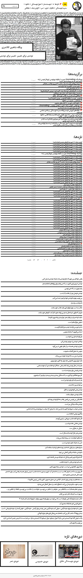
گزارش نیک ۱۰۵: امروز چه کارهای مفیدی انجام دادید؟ (67, 151)
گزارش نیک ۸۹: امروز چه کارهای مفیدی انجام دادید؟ (67, 203)
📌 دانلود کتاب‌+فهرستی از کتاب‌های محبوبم (68, 103)
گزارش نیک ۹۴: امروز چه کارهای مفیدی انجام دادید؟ (67, 182)
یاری (46, 8)
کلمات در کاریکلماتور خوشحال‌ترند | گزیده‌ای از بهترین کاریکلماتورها (61, 91)
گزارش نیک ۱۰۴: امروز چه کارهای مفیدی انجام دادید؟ (67, 157)
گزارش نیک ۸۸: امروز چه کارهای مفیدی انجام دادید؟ (67, 205)
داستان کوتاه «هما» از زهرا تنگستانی (72, 235)
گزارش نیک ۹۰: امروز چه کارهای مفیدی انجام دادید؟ (67, 201)
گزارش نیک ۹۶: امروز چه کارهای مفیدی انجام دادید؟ (67, 178)
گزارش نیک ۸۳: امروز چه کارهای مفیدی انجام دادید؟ (67, 217)
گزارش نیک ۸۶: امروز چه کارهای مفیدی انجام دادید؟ (67, 210)
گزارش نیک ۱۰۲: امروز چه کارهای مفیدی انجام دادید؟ (67, 164)
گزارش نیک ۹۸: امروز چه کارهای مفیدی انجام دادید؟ (67, 173)
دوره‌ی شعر (14, 561)
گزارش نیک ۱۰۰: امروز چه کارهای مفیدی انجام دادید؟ (67, 169)
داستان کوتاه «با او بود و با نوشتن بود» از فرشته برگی (68, 255)
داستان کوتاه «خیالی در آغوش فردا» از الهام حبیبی (68, 242)
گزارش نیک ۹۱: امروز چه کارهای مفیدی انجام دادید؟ (67, 196)
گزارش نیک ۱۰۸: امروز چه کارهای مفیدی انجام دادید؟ (67, 144)
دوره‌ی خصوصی (41, 561)
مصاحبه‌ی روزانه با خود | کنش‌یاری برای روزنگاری (67, 93)
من (42, 8)
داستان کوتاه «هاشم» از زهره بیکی (72, 185)
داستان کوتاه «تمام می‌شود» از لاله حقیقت (70, 230)
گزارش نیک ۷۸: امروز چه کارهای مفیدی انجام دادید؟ (67, 228)
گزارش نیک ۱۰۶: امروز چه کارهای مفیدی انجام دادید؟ (67, 149)
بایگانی (26, 8)
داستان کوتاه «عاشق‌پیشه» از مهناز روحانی (70, 237)
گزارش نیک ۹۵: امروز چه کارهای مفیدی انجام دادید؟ (67, 180)
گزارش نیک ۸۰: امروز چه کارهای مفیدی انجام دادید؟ (67, 223)
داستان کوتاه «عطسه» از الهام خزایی (72, 251)
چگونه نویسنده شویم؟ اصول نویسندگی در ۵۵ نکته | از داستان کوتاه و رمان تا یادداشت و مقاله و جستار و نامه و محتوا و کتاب (60, 124)
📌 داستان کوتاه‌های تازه (74, 88)
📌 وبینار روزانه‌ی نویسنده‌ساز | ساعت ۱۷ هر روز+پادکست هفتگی (62, 84)
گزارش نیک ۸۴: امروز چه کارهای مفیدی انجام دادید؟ (67, 214)
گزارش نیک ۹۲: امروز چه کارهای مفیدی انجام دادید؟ (67, 194)
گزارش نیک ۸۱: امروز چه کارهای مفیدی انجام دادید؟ (67, 221)
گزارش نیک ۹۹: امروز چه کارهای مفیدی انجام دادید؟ (67, 171)
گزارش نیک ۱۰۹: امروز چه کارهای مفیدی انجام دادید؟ (67, 142)
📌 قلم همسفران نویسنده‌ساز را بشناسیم (70, 108)
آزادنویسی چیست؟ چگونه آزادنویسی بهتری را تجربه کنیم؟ (65, 98)
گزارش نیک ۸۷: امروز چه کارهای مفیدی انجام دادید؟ (67, 207)
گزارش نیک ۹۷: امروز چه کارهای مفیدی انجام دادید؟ (67, 176)
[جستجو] (4, 6)
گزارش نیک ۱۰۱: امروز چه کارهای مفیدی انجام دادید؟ (67, 167)
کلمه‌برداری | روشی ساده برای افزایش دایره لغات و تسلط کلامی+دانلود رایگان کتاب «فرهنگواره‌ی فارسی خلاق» (61, 116)
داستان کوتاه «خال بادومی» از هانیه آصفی (70, 189)
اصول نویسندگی (36, 4)
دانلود (27, 4)
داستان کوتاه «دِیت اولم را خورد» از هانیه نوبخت (69, 239)
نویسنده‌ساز (47, 4)
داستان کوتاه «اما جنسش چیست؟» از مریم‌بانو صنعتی (67, 253)
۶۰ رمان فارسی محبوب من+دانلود (72, 101)
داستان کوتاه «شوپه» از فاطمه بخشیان (71, 246)
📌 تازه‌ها (58, 4)
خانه (64, 4)
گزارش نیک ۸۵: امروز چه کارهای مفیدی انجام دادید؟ (67, 212)
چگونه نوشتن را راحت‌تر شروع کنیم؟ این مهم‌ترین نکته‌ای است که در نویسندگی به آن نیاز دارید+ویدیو (61, 120)
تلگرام (52, 8)
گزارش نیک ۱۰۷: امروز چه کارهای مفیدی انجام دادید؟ (67, 147)
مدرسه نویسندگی (61, 8)
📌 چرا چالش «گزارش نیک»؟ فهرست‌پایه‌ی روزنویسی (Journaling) (60, 106)
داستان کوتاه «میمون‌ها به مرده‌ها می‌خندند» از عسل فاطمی (65, 187)
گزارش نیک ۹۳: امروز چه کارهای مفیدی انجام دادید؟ (67, 192)
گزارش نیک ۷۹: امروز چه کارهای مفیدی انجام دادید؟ (67, 226)
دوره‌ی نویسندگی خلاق (69, 561)
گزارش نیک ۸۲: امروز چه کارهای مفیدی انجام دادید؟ (67, 219)
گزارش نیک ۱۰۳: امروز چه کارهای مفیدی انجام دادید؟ (67, 160)
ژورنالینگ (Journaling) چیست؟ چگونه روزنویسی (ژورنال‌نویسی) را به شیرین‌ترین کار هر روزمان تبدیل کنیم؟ (60, 80)
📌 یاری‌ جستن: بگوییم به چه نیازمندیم (70, 86)
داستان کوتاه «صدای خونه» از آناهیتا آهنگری (69, 248)
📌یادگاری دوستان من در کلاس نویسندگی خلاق (67, 96)
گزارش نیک (35, 8)
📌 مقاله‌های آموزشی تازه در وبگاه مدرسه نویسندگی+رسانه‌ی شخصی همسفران (61, 111)
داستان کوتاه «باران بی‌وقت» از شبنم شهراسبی (69, 232)
